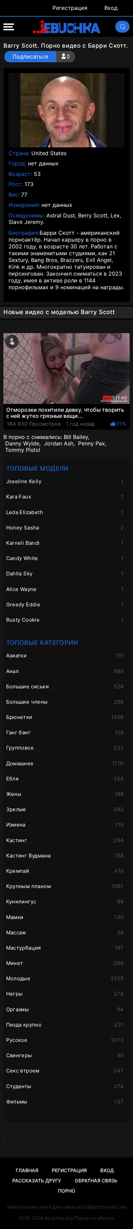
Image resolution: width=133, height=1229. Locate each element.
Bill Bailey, (76, 437)
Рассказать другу (36, 1180)
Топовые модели (37, 468)
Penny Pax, (92, 443)
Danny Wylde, (23, 443)
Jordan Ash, (59, 443)
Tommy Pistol (22, 450)
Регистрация (70, 8)
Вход (111, 8)
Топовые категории (42, 642)
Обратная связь (96, 1180)
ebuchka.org (59, 1218)
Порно (66, 1191)
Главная (27, 1170)
